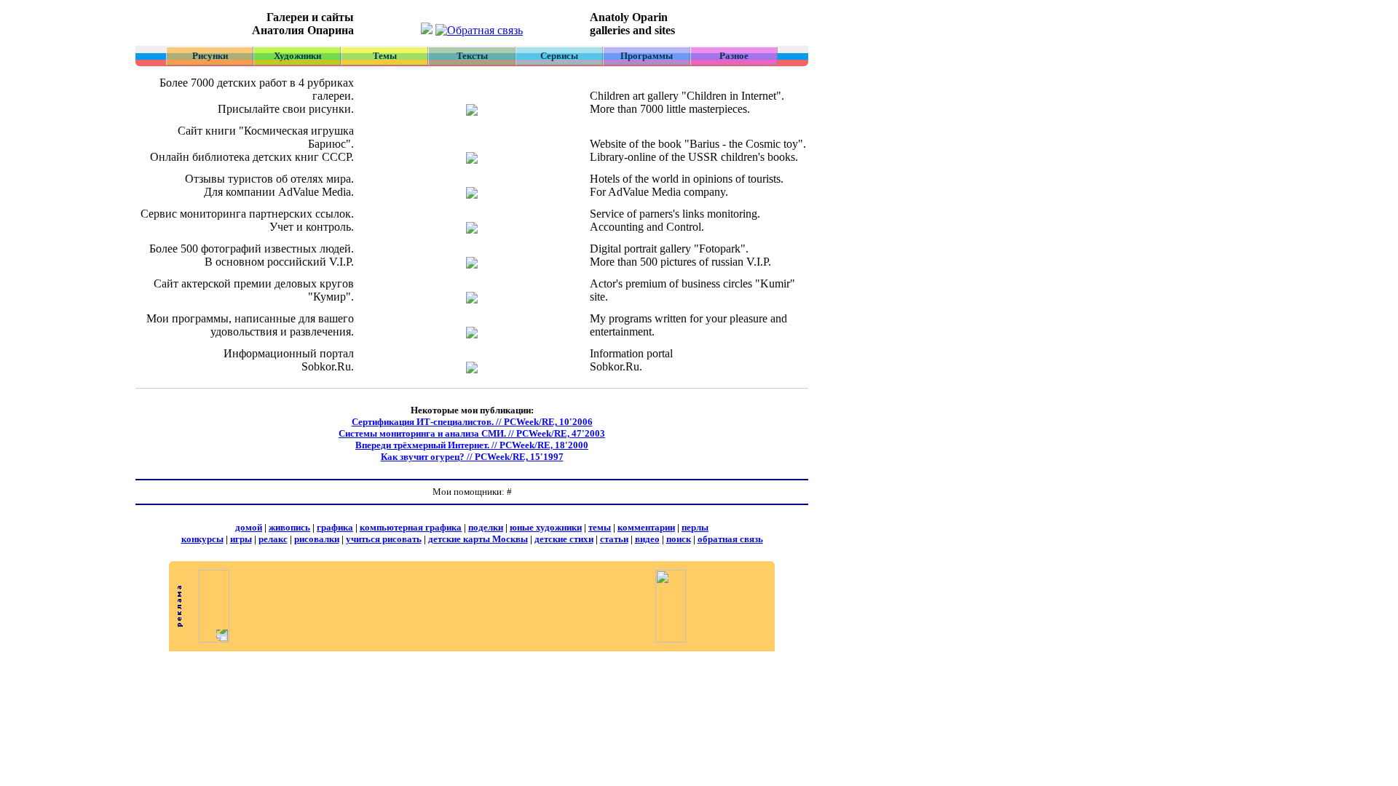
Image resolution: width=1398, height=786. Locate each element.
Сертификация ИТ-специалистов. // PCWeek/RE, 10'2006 (472, 421)
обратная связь (730, 538)
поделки (485, 527)
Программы (646, 55)
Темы (385, 55)
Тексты (472, 55)
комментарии (646, 527)
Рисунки (210, 55)
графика (335, 527)
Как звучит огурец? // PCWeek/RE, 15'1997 (472, 456)
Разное (734, 55)
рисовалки (316, 538)
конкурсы (202, 538)
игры (241, 538)
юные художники (546, 527)
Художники (297, 55)
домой (248, 527)
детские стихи (563, 538)
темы (599, 527)
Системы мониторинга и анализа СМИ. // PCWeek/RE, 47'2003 (472, 433)
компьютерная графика (411, 527)
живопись (289, 527)
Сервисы (559, 55)
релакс (273, 538)
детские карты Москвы (478, 538)
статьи (614, 538)
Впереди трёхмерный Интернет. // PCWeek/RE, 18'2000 (471, 445)
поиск (678, 538)
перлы (695, 527)
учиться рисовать (384, 538)
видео (647, 538)
